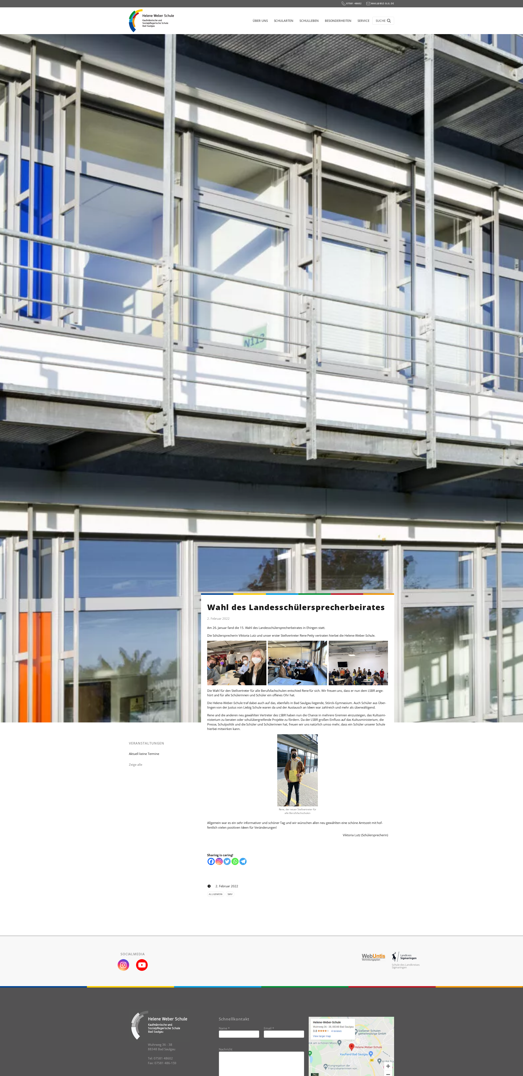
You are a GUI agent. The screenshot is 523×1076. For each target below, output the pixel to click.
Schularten (284, 21)
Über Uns (260, 21)
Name (224, 1028)
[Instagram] (219, 861)
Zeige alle (135, 764)
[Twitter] (227, 861)
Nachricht (225, 1049)
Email (269, 1028)
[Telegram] (243, 861)
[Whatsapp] (235, 861)
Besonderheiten (338, 21)
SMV (230, 894)
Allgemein (215, 894)
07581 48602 (353, 3)
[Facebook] (211, 861)
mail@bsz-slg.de (382, 3)
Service (363, 21)
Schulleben (309, 21)
